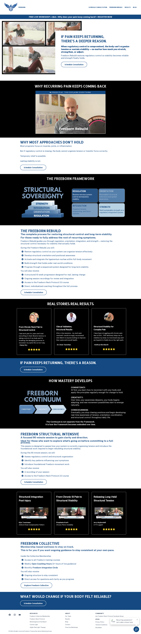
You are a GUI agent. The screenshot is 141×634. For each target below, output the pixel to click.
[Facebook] (9, 614)
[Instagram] (14, 614)
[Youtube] (19, 614)
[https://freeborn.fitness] (11, 7)
